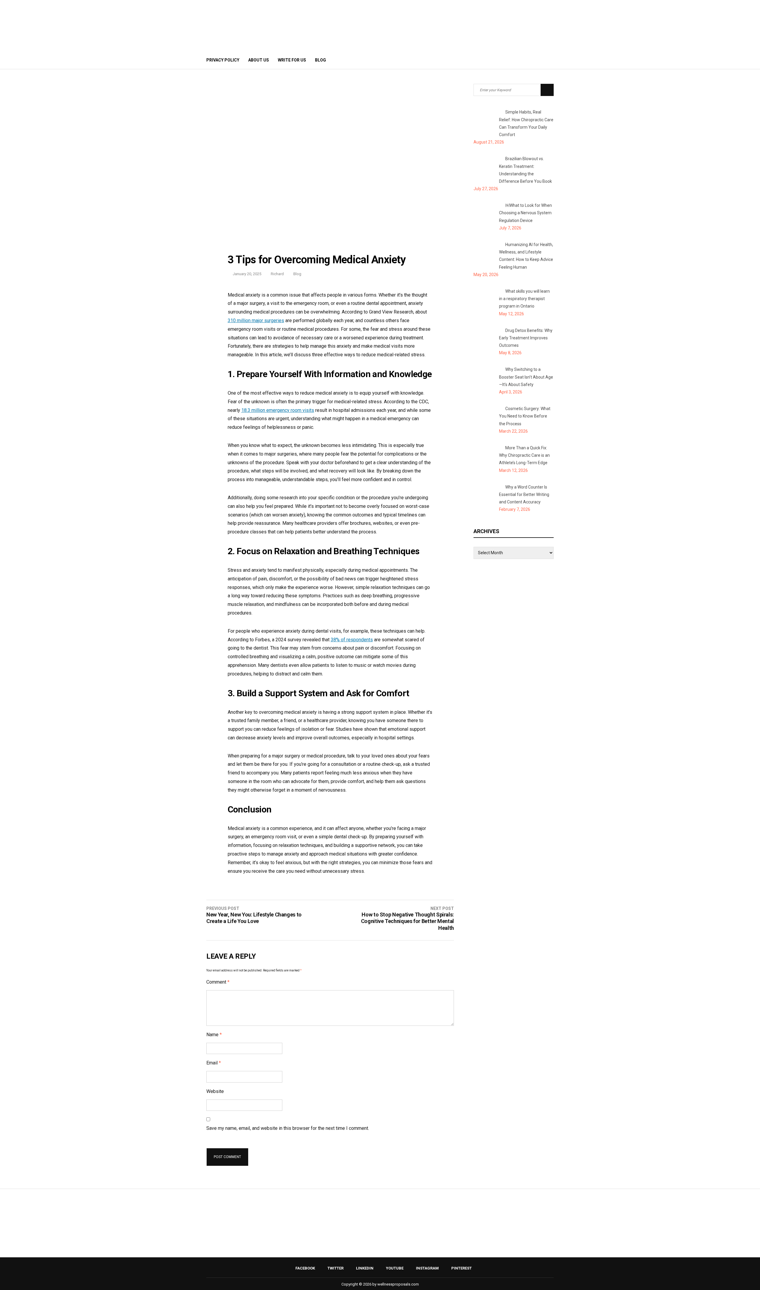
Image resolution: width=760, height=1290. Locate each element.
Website (215, 1091)
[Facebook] (507, 60)
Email (213, 1063)
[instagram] (539, 60)
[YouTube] (531, 60)
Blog (320, 60)
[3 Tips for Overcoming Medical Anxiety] (330, 247)
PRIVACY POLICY (222, 60)
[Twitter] (515, 60)
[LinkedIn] (523, 60)
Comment (217, 982)
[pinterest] (548, 60)
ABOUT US (258, 60)
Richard (277, 274)
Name (214, 1034)
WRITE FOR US (292, 60)
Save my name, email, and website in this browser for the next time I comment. (287, 1128)
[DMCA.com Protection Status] (380, 1242)
